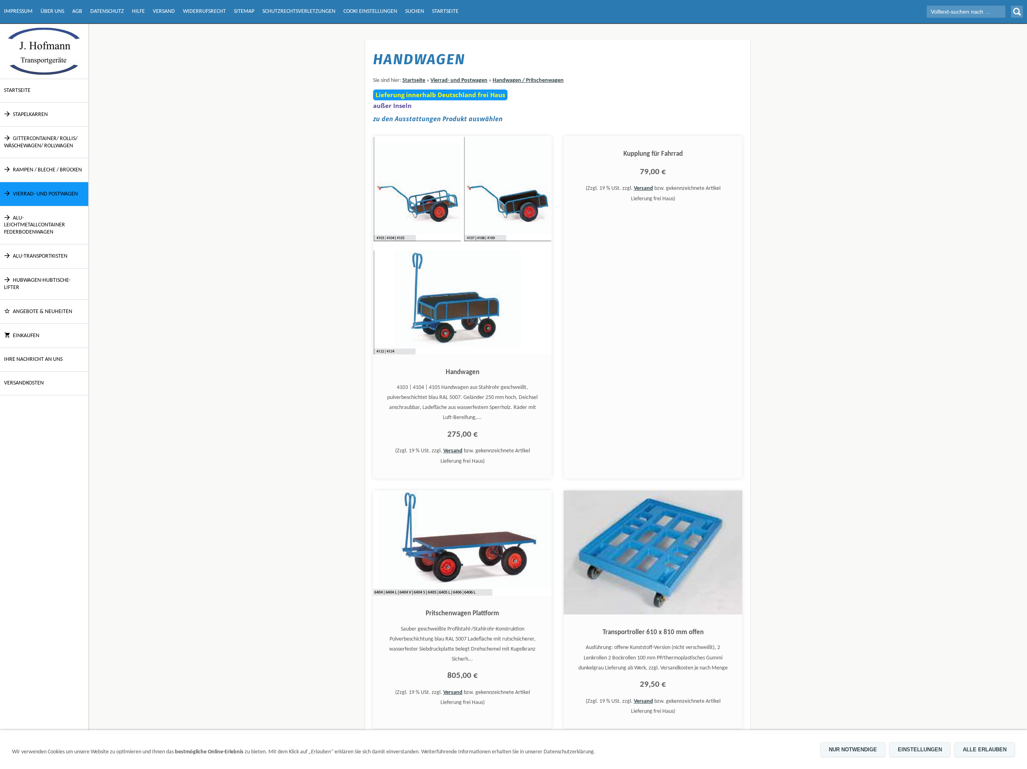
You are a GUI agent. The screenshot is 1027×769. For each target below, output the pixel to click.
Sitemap (244, 11)
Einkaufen (26, 336)
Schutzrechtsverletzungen (298, 11)
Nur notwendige (853, 750)
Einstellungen (920, 750)
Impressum (18, 11)
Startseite (445, 11)
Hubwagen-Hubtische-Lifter (37, 284)
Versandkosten (24, 383)
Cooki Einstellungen (370, 11)
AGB (77, 11)
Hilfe (138, 11)
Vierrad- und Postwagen (45, 194)
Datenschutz (107, 11)
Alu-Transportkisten (40, 256)
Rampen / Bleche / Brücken (47, 170)
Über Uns (52, 11)
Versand (164, 11)
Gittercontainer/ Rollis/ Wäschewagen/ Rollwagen (40, 142)
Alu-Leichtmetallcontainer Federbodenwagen (34, 225)
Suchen (414, 11)
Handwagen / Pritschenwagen (528, 80)
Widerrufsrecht (204, 11)
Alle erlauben (985, 750)
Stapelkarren (30, 115)
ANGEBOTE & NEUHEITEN (42, 312)
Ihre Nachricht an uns (33, 359)
